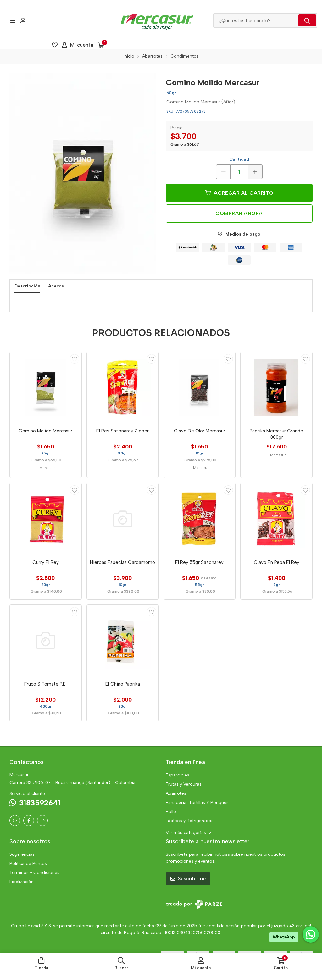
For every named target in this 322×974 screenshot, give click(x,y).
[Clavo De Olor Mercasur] (200, 388)
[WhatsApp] (14, 820)
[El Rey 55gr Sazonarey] (200, 519)
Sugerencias (22, 854)
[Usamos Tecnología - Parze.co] (194, 904)
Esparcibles (177, 775)
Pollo (171, 811)
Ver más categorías (186, 832)
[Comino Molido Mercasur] (82, 174)
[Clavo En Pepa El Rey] (276, 519)
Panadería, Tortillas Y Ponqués (197, 802)
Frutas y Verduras (184, 784)
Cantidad (239, 159)
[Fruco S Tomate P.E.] (45, 640)
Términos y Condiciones (34, 872)
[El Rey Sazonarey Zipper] (122, 388)
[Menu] (12, 20)
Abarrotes (176, 793)
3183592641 (39, 802)
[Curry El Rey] (45, 519)
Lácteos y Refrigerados (190, 820)
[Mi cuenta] (22, 20)
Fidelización (21, 881)
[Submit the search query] (307, 20)
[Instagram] (42, 820)
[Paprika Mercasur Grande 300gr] (276, 388)
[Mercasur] (157, 20)
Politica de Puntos (28, 863)
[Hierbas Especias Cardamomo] (122, 519)
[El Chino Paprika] (122, 640)
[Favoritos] (55, 45)
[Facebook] (28, 820)
